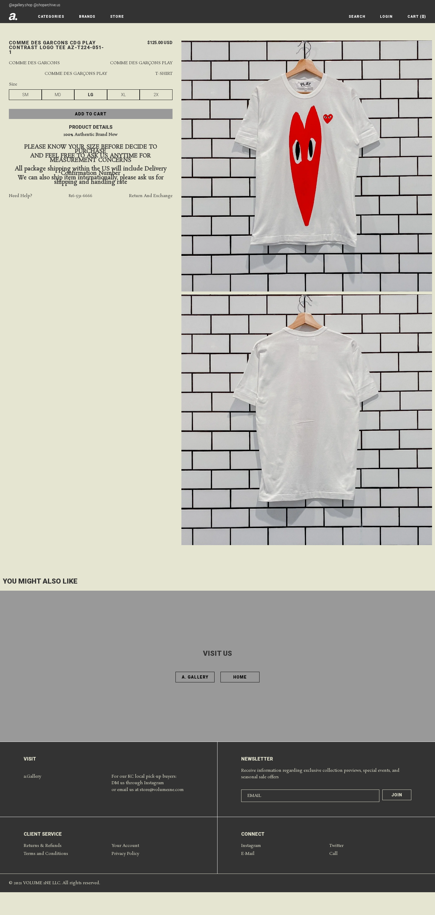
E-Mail (247, 854)
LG (90, 95)
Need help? (20, 196)
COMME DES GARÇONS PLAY (141, 63)
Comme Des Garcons (34, 63)
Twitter (336, 846)
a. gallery (195, 677)
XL (123, 95)
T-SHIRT (164, 74)
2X (156, 95)
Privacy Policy (125, 854)
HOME (240, 677)
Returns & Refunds (43, 846)
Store (117, 16)
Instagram (251, 846)
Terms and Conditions (46, 854)
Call (333, 854)
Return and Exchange (151, 196)
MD (58, 95)
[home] (13, 16)
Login (386, 16)
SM (25, 95)
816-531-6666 (80, 196)
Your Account (125, 846)
